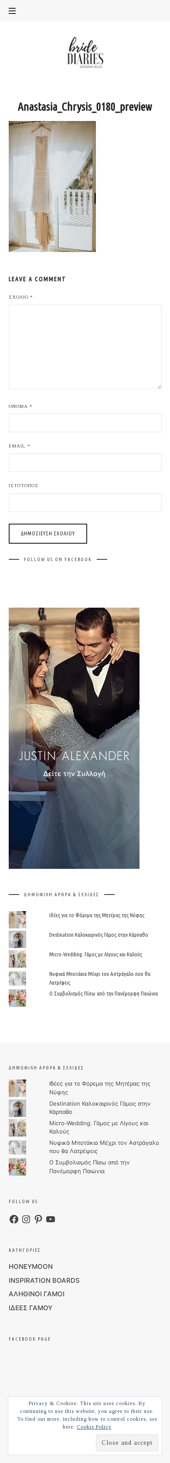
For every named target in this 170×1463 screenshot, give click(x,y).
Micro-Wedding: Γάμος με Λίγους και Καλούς (95, 954)
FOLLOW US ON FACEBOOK (58, 559)
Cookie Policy (94, 1427)
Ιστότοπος (23, 485)
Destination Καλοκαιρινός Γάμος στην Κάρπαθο (98, 935)
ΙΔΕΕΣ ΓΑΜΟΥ (30, 1308)
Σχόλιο (21, 296)
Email (20, 445)
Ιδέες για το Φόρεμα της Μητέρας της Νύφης (96, 914)
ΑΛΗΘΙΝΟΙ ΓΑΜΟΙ (37, 1294)
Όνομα (21, 406)
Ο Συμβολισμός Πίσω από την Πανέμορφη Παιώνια (103, 993)
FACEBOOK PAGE (30, 1339)
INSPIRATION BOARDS (44, 1280)
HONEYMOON (31, 1266)
